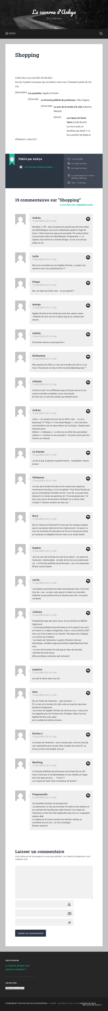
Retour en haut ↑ (92, 1005)
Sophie (36, 547)
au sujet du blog (79, 163)
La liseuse (38, 451)
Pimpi (36, 281)
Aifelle (36, 333)
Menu (12, 33)
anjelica (37, 669)
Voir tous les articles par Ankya (38, 167)
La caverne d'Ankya (54, 11)
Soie (34, 691)
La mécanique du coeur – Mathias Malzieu (83, 176)
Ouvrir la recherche (100, 33)
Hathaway (38, 355)
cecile (35, 579)
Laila (35, 256)
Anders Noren (87, 1003)
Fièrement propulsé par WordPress (26, 1003)
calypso (37, 381)
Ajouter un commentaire (76, 204)
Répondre (88, 219)
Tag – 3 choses (78, 183)
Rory (35, 515)
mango (36, 304)
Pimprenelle (39, 794)
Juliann (37, 611)
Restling (37, 762)
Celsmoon (38, 477)
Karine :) (37, 733)
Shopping (27, 54)
